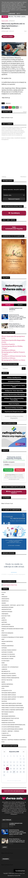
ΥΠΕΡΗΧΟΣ (4, 737)
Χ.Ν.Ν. (3, 741)
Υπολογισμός (8, 470)
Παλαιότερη (23, 176)
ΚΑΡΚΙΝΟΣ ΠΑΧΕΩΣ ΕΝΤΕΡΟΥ (9, 650)
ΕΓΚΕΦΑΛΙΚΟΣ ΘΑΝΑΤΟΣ (8, 626)
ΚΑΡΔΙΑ (3, 643)
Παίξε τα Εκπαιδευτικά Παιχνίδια (14, 227)
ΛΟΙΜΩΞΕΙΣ (4, 669)
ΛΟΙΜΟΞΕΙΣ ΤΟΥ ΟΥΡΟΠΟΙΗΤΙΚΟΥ (10, 667)
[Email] (17, 107)
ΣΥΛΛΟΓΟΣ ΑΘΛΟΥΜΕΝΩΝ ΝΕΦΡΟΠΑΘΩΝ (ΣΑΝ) (13, 724)
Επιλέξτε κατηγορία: (9, 462)
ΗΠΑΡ (3, 639)
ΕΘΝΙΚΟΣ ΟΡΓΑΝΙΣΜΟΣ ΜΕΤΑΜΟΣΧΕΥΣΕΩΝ (12, 628)
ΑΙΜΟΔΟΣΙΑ (12, 20)
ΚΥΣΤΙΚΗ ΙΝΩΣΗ (5, 660)
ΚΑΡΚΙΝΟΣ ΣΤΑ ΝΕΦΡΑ (7, 652)
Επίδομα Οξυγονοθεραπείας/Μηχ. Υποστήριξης (14, 399)
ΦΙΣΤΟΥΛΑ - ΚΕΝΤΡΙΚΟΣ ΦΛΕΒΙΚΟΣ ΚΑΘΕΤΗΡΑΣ (13, 739)
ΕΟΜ (3, 630)
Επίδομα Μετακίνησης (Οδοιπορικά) (14, 394)
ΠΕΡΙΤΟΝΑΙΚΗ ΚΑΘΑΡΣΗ (8, 712)
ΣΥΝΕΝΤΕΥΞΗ (5, 733)
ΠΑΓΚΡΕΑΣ (4, 701)
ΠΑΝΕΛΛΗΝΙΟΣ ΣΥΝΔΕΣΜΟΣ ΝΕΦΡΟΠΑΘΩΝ (12, 709)
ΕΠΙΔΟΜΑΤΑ (4, 635)
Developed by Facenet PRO (14, 875)
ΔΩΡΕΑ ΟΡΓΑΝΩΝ (6, 624)
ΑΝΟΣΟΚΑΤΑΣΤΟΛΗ (6, 609)
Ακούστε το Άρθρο (8, 36)
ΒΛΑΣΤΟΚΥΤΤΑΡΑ (6, 615)
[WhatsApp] (13, 107)
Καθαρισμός (19, 470)
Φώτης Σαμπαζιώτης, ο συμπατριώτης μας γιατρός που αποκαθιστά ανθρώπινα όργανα (17, 325)
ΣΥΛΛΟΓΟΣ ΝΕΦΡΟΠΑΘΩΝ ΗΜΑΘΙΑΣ (11, 726)
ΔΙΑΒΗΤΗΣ (4, 620)
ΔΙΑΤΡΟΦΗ (4, 622)
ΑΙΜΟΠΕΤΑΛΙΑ (5, 601)
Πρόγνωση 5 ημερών (14, 199)
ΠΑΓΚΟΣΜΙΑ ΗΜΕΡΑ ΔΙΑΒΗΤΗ (9, 692)
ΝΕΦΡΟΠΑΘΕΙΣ (5, 686)
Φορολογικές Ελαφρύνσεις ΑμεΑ (14, 411)
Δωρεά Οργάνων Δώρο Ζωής (18, 873)
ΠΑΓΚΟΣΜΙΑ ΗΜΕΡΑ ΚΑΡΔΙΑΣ (9, 694)
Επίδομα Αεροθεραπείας (14, 377)
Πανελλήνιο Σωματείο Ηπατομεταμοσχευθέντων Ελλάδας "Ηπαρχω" (12, 346)
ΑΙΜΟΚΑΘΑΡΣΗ (5, 598)
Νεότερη (4, 176)
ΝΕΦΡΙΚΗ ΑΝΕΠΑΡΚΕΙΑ (7, 684)
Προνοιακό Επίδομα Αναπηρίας (14, 407)
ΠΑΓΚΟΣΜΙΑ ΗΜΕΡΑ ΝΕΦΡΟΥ (9, 699)
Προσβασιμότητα (20, 870)
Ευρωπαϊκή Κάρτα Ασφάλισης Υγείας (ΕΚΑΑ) (14, 386)
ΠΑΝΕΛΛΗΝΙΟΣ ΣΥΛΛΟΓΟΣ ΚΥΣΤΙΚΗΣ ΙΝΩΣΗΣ (13, 707)
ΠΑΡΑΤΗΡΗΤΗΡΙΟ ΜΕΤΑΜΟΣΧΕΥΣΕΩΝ (14, 791)
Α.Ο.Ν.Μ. (4, 592)
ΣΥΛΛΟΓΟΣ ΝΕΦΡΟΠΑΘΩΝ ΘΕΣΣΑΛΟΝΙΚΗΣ (12, 729)
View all (24, 111)
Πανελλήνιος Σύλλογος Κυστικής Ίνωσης (14, 356)
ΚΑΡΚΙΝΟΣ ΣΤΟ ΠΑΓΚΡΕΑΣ (8, 654)
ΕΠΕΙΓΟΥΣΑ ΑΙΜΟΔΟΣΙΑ (7, 633)
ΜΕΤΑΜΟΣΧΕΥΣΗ (6, 671)
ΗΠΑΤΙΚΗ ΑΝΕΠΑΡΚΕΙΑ (7, 641)
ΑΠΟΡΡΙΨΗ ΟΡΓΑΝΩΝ (7, 611)
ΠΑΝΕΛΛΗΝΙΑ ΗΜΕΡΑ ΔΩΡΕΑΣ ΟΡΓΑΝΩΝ (11, 703)
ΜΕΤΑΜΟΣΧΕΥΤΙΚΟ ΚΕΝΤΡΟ (9, 673)
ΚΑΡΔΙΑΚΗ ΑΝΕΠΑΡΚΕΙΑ (8, 645)
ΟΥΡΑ (3, 688)
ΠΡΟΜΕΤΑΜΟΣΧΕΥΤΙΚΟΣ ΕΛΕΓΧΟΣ (10, 718)
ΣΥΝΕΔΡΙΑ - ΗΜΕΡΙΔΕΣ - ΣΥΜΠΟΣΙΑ (10, 731)
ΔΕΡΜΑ (3, 618)
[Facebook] (3, 107)
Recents (20, 304)
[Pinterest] (10, 107)
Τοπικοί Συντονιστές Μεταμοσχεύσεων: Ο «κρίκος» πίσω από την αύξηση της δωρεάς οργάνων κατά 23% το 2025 (17, 317)
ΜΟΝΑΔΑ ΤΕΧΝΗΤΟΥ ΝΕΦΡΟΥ (9, 675)
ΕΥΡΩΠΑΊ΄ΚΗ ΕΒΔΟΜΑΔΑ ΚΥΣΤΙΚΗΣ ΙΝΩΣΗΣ (12, 637)
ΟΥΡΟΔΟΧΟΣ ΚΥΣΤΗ (7, 690)
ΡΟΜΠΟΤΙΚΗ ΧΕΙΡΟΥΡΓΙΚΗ (8, 722)
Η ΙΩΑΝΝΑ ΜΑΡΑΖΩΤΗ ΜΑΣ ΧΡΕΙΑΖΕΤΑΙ (15, 309)
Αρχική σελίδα (5, 20)
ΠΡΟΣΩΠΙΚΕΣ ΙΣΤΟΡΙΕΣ (7, 720)
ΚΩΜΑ (3, 662)
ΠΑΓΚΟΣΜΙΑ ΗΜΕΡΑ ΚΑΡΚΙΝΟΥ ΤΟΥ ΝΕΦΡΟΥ (13, 697)
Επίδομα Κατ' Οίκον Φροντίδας (14, 390)
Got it (18, 13)
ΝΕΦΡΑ (3, 682)
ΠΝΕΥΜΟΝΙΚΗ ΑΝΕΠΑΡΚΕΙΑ (8, 716)
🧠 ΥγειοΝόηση (14, 213)
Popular (7, 304)
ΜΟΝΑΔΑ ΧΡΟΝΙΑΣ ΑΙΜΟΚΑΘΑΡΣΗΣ (10, 677)
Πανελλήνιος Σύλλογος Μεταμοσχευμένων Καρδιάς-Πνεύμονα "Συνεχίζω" (13, 352)
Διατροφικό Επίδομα (14, 381)
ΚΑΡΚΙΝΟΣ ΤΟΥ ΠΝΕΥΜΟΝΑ (8, 656)
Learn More (11, 13)
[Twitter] (6, 107)
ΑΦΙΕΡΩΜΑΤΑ (5, 613)
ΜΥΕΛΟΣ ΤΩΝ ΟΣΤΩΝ (7, 680)
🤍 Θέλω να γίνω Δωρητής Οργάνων (14, 492)
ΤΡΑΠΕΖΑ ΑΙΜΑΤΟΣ (6, 735)
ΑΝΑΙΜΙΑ (4, 603)
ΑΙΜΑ (3, 594)
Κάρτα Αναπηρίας (14, 404)
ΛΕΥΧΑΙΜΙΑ (4, 665)
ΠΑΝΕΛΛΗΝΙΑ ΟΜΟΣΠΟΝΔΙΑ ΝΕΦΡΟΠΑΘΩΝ (12, 705)
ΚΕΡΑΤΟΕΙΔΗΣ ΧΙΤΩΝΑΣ (7, 658)
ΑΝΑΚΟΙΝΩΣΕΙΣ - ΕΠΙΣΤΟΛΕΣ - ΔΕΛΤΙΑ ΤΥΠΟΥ (13, 605)
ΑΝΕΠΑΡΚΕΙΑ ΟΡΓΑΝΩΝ (7, 607)
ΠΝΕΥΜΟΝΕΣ (5, 714)
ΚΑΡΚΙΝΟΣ (4, 648)
